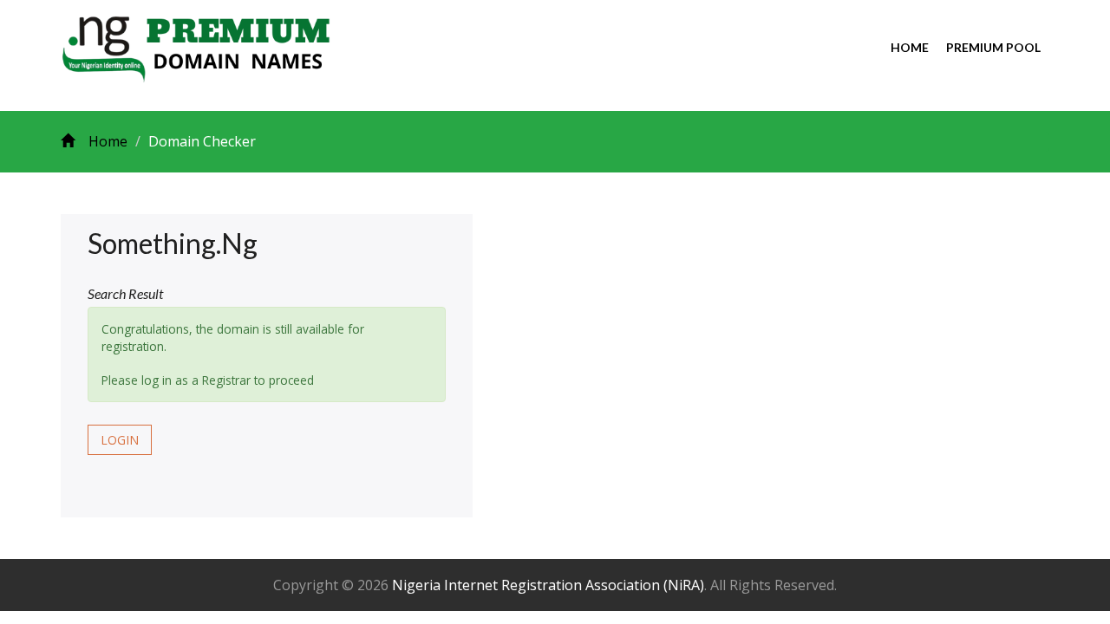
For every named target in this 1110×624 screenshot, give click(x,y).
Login (120, 440)
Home (910, 47)
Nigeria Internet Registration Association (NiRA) (548, 585)
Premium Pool (993, 47)
